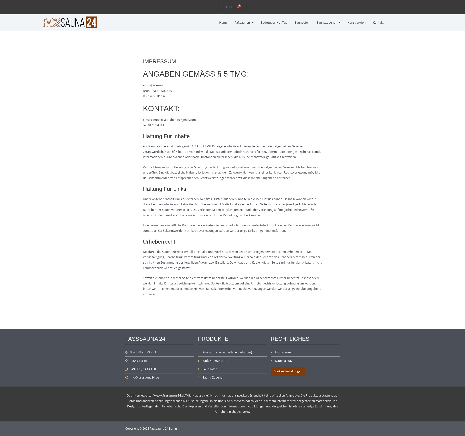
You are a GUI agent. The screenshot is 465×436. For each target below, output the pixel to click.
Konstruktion (357, 23)
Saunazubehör (327, 23)
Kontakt (378, 23)
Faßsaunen (242, 23)
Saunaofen (302, 23)
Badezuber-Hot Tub (274, 23)
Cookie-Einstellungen (288, 371)
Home (223, 23)
